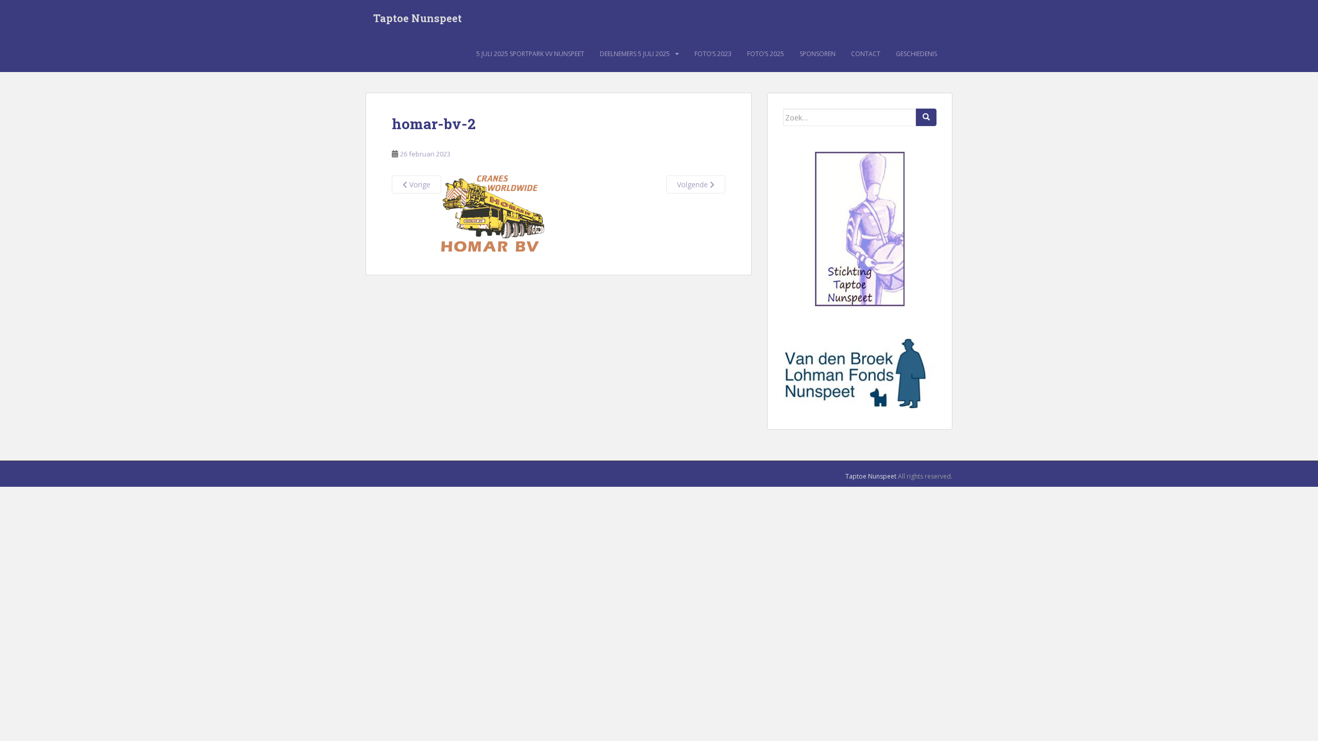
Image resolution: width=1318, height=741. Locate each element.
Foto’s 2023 (713, 53)
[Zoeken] (926, 117)
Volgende (693, 184)
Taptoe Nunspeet (417, 18)
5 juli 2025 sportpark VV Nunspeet (530, 53)
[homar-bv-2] (492, 212)
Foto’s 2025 (765, 53)
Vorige (418, 184)
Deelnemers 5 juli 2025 (635, 53)
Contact (865, 53)
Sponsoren (818, 53)
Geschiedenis (916, 53)
